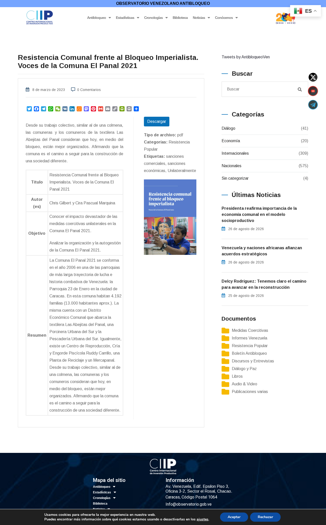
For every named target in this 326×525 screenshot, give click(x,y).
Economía (231, 141)
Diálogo (228, 128)
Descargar (156, 121)
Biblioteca (180, 18)
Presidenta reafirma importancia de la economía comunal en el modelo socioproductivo (259, 214)
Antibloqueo (96, 18)
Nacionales (231, 166)
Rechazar (265, 517)
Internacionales (235, 153)
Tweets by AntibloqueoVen (246, 57)
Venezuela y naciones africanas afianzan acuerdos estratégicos (262, 251)
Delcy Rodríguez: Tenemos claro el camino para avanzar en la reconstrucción (264, 284)
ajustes (202, 519)
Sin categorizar (235, 178)
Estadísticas (125, 18)
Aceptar (234, 517)
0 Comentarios (89, 90)
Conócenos (224, 18)
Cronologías (153, 18)
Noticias (199, 18)
